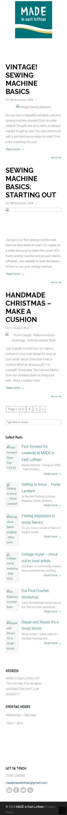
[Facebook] (16, 792)
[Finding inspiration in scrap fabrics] (12, 530)
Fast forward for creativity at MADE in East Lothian (38, 453)
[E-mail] (23, 792)
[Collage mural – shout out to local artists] (12, 567)
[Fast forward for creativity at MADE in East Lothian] (12, 458)
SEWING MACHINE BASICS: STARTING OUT (31, 182)
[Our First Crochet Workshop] (12, 599)
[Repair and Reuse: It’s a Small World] (12, 636)
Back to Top (56, 158)
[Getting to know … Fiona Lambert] (12, 494)
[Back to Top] (62, 810)
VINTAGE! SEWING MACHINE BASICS (21, 79)
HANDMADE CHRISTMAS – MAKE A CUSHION (28, 307)
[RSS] (30, 792)
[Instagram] (9, 792)
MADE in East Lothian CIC (33, 19)
